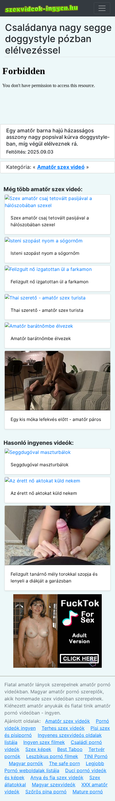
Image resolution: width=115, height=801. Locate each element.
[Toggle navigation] (102, 8)
